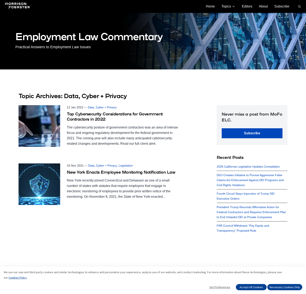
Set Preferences (219, 287)
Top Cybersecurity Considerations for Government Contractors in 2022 (115, 116)
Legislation (126, 165)
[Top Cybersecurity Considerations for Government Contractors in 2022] (99, 126)
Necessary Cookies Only (285, 287)
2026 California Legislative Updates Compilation (248, 166)
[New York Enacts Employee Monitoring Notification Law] (99, 184)
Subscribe (281, 6)
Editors (247, 6)
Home (210, 6)
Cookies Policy (18, 277)
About (263, 6)
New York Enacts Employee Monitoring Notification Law (121, 172)
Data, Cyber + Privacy (102, 107)
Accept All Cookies (251, 287)
